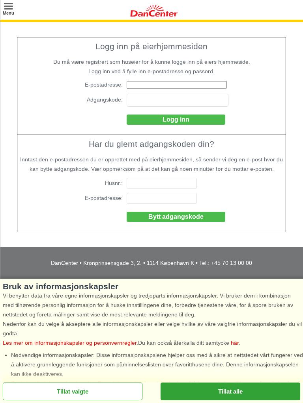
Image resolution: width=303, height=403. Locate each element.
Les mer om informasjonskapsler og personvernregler (70, 343)
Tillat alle (230, 391)
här (235, 343)
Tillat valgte (72, 391)
